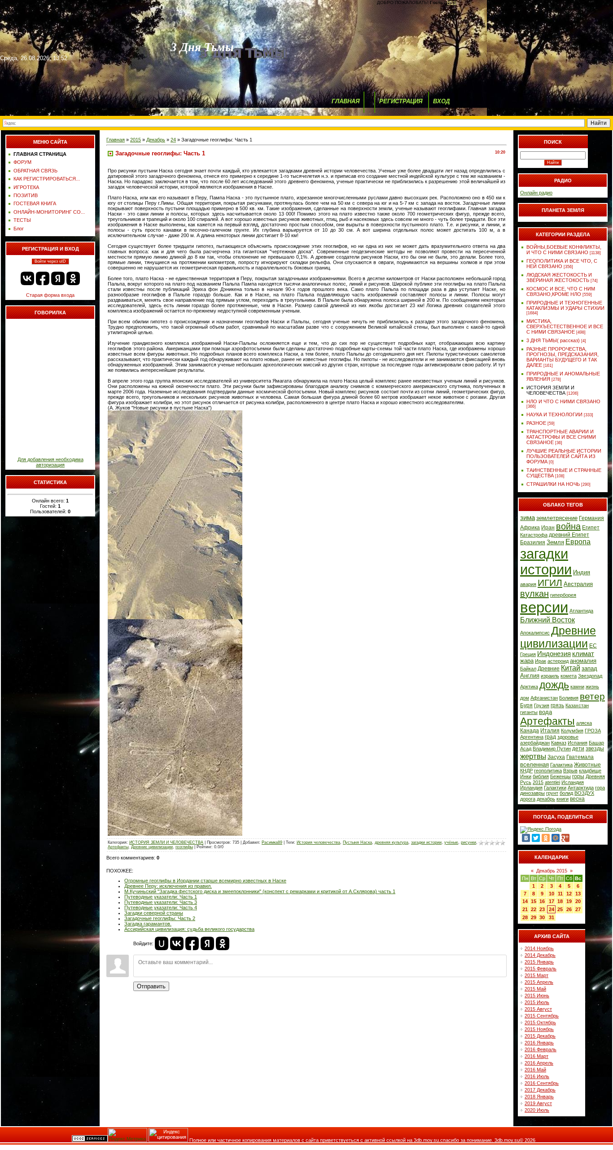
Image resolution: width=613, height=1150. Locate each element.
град (550, 737)
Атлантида (581, 610)
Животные (587, 765)
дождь (554, 685)
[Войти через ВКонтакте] (27, 278)
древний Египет (569, 535)
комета (568, 676)
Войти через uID (50, 261)
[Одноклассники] (546, 838)
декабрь (546, 799)
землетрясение (557, 518)
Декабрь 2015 (551, 870)
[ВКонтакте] (526, 838)
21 (525, 909)
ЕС (593, 646)
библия (541, 776)
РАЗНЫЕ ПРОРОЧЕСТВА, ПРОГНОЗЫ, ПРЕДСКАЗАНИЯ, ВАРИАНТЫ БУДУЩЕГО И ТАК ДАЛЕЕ (562, 357)
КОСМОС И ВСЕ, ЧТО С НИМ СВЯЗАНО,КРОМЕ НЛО (560, 291)
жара (527, 660)
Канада (529, 730)
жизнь (592, 686)
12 (569, 893)
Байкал (528, 668)
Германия (591, 518)
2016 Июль (537, 1076)
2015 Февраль (540, 968)
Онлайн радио (536, 192)
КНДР (526, 770)
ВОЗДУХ (584, 793)
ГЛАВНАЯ (345, 101)
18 (560, 901)
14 (525, 901)
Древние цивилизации (152, 847)
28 (525, 917)
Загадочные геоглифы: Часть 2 (159, 918)
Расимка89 (272, 842)
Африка (530, 527)
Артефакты (118, 847)
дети (578, 748)
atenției (552, 782)
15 (533, 901)
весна (577, 799)
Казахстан (577, 705)
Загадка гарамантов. (147, 923)
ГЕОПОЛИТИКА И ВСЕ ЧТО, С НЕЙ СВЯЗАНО (561, 263)
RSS (451, 2)
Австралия (578, 584)
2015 (135, 139)
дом (524, 698)
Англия (529, 675)
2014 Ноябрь (539, 948)
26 (569, 909)
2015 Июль (537, 1002)
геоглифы (184, 847)
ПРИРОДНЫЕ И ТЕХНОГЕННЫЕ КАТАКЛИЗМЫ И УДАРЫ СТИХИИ (565, 305)
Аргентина (531, 737)
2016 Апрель (539, 1063)
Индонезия (554, 653)
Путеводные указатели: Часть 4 (160, 907)
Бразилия (532, 542)
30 (542, 917)
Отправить (151, 986)
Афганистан (544, 698)
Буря (526, 705)
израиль (550, 676)
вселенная (534, 764)
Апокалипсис (535, 632)
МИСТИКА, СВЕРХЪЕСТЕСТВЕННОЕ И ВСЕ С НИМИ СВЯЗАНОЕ (564, 326)
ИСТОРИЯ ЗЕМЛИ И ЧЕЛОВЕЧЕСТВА (166, 842)
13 (578, 893)
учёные (451, 842)
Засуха (556, 757)
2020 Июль (537, 1110)
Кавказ (558, 742)
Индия (581, 572)
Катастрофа (533, 535)
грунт (552, 793)
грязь (557, 705)
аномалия (583, 660)
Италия (550, 730)
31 (551, 917)
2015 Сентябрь (542, 1015)
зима (527, 517)
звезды (595, 748)
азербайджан (535, 742)
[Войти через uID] (161, 943)
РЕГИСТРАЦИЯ (400, 101)
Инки (525, 776)
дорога (527, 799)
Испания (577, 742)
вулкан (534, 594)
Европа (578, 542)
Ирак (540, 661)
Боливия (568, 698)
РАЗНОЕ (536, 423)
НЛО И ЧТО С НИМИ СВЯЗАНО (563, 401)
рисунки (468, 842)
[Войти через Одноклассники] (73, 278)
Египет (591, 527)
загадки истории (426, 842)
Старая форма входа (50, 295)
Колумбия (572, 730)
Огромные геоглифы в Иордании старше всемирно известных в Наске (205, 880)
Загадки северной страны (153, 913)
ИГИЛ (550, 582)
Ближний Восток (547, 620)
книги (562, 799)
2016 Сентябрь (542, 1083)
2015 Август (538, 1009)
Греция (528, 654)
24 (173, 139)
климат (583, 653)
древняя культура (391, 842)
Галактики (555, 787)
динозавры (532, 793)
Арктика (529, 686)
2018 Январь (539, 1096)
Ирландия (531, 787)
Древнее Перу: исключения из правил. (168, 886)
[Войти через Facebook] (42, 278)
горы (578, 776)
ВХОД (441, 101)
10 (551, 893)
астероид (558, 661)
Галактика (561, 764)
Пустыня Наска (357, 842)
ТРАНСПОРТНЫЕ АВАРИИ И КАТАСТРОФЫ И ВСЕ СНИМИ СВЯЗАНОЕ (561, 437)
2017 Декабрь (540, 1090)
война (568, 526)
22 (533, 909)
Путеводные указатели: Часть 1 (160, 896)
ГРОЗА (593, 730)
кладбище (590, 770)
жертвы (533, 756)
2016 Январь (539, 1042)
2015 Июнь (537, 995)
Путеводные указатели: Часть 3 (160, 902)
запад (589, 668)
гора (600, 787)
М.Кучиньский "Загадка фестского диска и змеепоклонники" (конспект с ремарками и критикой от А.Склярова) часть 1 (259, 891)
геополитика (548, 770)
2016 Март (536, 1056)
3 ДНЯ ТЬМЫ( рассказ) (553, 340)
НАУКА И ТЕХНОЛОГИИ (554, 414)
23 (542, 909)
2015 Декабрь (540, 1036)
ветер (592, 696)
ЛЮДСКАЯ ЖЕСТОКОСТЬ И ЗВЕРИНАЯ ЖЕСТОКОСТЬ (559, 277)
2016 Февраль (540, 1049)
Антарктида (581, 787)
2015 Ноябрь (539, 1029)
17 (551, 901)
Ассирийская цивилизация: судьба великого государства (189, 929)
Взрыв (570, 770)
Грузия (541, 705)
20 (578, 901)
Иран (548, 527)
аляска (584, 723)
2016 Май (535, 1069)
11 (560, 893)
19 (569, 901)
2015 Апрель (539, 982)
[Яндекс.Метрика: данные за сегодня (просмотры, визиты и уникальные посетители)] (127, 1135)
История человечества (318, 842)
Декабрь (155, 139)
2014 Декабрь (540, 955)
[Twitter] (536, 838)
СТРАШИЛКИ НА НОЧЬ (553, 484)
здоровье (567, 737)
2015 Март (536, 975)
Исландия (572, 782)
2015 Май (535, 988)
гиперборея (563, 595)
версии (544, 607)
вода (545, 712)
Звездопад (590, 676)
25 (560, 909)
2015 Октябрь (540, 1022)
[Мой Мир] (556, 838)
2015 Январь (539, 962)
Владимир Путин (552, 748)
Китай (570, 668)
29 (533, 917)
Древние (549, 668)
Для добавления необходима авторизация (50, 462)
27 (578, 909)
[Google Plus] (565, 838)
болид (566, 793)
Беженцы (560, 776)
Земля (555, 542)
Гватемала (580, 757)
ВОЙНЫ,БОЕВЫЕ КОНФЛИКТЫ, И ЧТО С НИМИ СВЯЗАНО (563, 249)
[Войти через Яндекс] (58, 278)
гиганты (529, 712)
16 (542, 901)
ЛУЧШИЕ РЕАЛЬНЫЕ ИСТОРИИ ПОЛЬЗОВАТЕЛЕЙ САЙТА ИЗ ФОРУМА (563, 456)
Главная (115, 139)
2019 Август (538, 1103)
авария (528, 584)
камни (577, 686)
